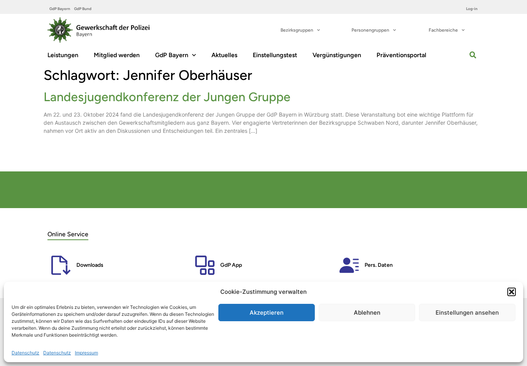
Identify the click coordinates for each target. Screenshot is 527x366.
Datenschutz (25, 353)
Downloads (89, 265)
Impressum (86, 353)
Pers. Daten (379, 265)
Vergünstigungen (336, 55)
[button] (511, 292)
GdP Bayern (59, 8)
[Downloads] (61, 265)
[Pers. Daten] (349, 265)
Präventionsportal (401, 55)
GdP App (231, 265)
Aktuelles (224, 55)
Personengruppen (370, 30)
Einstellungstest (275, 55)
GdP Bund (82, 8)
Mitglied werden (117, 55)
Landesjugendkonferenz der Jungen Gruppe (167, 97)
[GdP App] (205, 265)
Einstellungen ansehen (467, 312)
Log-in (472, 8)
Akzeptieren (267, 312)
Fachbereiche (443, 30)
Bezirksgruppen (296, 30)
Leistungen (62, 55)
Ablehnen (367, 312)
